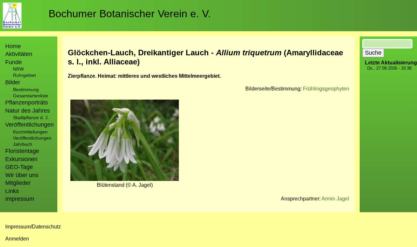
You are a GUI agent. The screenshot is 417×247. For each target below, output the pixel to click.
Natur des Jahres (27, 110)
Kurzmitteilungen (30, 131)
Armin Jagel (335, 198)
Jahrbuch (22, 144)
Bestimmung (26, 89)
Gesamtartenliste (30, 95)
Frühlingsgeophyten (326, 88)
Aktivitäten (18, 54)
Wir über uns (21, 175)
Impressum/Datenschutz (33, 226)
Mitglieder (18, 183)
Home (13, 46)
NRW (18, 69)
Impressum (19, 199)
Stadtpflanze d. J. (31, 117)
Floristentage (22, 151)
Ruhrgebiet (24, 75)
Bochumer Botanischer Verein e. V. (130, 14)
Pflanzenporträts (26, 102)
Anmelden (17, 238)
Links (12, 191)
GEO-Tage (19, 167)
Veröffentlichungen (32, 138)
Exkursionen (21, 159)
